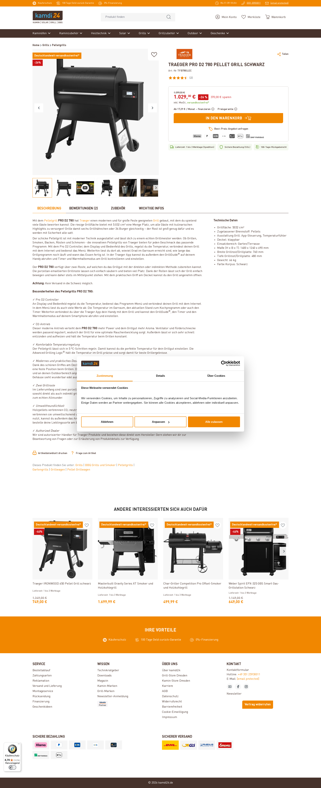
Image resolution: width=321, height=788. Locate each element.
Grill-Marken (105, 691)
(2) (199, 78)
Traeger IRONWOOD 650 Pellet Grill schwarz (62, 583)
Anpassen (158, 421)
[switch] (12, 767)
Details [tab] (160, 375)
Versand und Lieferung (47, 686)
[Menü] (19, 745)
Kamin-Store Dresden (176, 680)
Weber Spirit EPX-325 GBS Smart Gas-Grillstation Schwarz (254, 585)
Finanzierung (41, 701)
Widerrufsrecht (172, 701)
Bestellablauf (41, 670)
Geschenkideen (42, 706)
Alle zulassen (214, 421)
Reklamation (41, 680)
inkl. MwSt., (191, 102)
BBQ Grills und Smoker (100, 465)
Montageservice (43, 691)
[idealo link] (128, 704)
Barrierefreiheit (172, 706)
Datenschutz (170, 696)
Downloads (104, 675)
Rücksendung (41, 696)
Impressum (169, 717)
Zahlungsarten (42, 675)
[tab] (49, 208)
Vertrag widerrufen (258, 704)
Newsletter (234, 693)
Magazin (102, 680)
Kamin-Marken (107, 686)
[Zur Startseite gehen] (48, 17)
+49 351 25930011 (249, 674)
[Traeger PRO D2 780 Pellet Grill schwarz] (96, 112)
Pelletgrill (50, 220)
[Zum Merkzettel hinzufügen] (154, 55)
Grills (79, 465)
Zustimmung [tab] (105, 375)
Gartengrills (41, 469)
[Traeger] (184, 54)
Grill (156, 220)
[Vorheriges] (38, 107)
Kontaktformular (238, 670)
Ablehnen (107, 421)
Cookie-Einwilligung (175, 712)
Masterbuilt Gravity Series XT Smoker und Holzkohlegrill (125, 585)
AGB (165, 691)
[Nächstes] (152, 107)
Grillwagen (58, 469)
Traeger (85, 220)
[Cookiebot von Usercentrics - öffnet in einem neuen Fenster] (223, 363)
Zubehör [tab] (118, 208)
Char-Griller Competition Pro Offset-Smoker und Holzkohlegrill (192, 585)
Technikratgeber (108, 670)
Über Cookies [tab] (216, 375)
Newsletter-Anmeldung (112, 696)
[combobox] (131, 17)
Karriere (167, 686)
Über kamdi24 (171, 670)
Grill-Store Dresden (174, 675)
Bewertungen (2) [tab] (83, 208)
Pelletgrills (126, 465)
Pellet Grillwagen (78, 469)
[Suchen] (168, 17)
